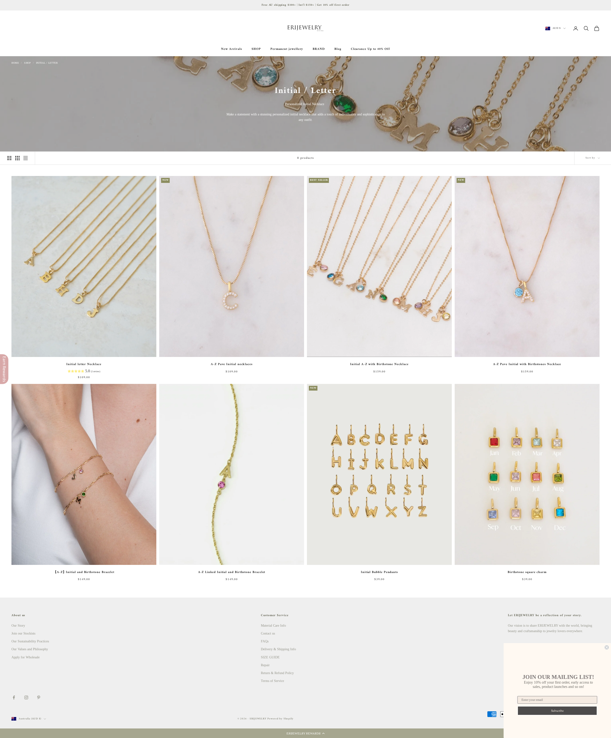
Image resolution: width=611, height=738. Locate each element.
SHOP (256, 49)
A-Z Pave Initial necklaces (232, 364)
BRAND (319, 49)
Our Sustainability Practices (30, 641)
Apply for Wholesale (25, 657)
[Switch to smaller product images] (17, 158)
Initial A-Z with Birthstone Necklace (379, 364)
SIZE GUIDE (270, 657)
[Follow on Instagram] (26, 697)
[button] (305, 733)
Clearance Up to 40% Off (370, 49)
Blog (337, 49)
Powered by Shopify (280, 719)
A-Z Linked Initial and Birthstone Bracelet (231, 572)
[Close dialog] (606, 647)
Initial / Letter (47, 63)
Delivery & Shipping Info (278, 649)
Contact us (268, 633)
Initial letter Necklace (83, 364)
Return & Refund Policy (277, 673)
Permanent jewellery (286, 49)
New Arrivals (231, 49)
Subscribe (557, 710)
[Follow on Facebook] (13, 697)
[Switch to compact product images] (25, 158)
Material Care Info (273, 625)
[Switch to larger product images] (9, 158)
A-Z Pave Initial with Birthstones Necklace (527, 364)
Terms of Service (272, 681)
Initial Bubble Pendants (379, 572)
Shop (27, 63)
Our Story (18, 625)
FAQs (265, 641)
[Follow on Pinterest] (38, 697)
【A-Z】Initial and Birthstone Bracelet (83, 572)
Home (15, 63)
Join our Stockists (23, 633)
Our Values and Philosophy (29, 649)
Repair (265, 665)
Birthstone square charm (527, 572)
